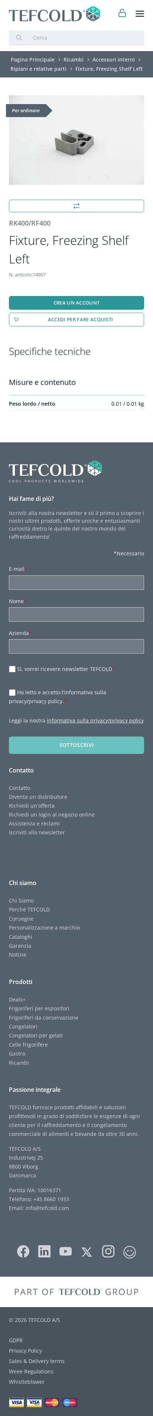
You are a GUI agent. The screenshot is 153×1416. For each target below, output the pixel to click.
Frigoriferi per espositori (39, 1008)
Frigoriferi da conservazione (43, 1017)
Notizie (17, 954)
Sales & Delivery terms (37, 1361)
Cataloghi (20, 936)
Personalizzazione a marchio (44, 927)
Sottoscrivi (76, 744)
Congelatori (23, 1026)
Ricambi (19, 1062)
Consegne (21, 918)
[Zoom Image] (76, 140)
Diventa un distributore (38, 796)
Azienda (20, 632)
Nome (18, 601)
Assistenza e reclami (34, 823)
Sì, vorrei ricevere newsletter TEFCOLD (66, 668)
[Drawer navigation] (140, 14)
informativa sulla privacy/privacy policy (95, 720)
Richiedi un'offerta (32, 805)
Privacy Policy (25, 1350)
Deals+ (17, 999)
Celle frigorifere (28, 1044)
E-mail (18, 568)
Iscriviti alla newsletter (37, 832)
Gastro (17, 1053)
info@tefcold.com (47, 1207)
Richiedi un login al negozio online (52, 814)
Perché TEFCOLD (29, 909)
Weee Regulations (31, 1371)
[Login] (122, 14)
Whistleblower (27, 1381)
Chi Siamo (21, 900)
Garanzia (20, 945)
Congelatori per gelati (36, 1035)
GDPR (16, 1340)
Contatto (19, 787)
